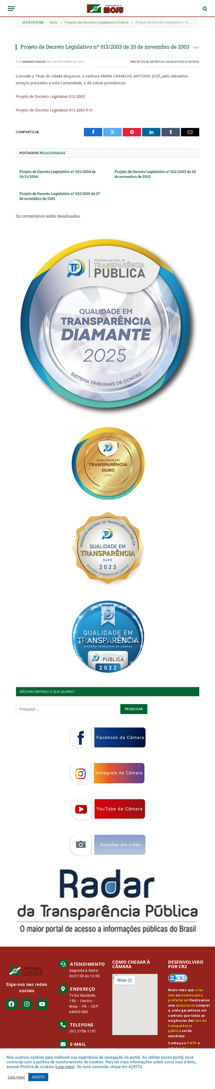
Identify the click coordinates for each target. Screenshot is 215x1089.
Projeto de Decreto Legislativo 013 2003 (50, 96)
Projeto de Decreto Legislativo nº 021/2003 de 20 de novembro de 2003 (155, 174)
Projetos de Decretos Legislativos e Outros (164, 62)
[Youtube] (42, 1004)
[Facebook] (11, 1004)
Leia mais (64, 1066)
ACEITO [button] (38, 1077)
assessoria (185, 1005)
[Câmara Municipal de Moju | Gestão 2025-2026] (107, 8)
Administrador (33, 62)
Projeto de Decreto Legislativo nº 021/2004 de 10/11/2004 (57, 174)
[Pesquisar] (204, 8)
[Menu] (11, 8)
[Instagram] (26, 1004)
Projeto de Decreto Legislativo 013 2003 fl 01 (54, 110)
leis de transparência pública (187, 1026)
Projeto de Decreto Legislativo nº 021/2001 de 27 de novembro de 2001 (59, 196)
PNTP (192, 1043)
